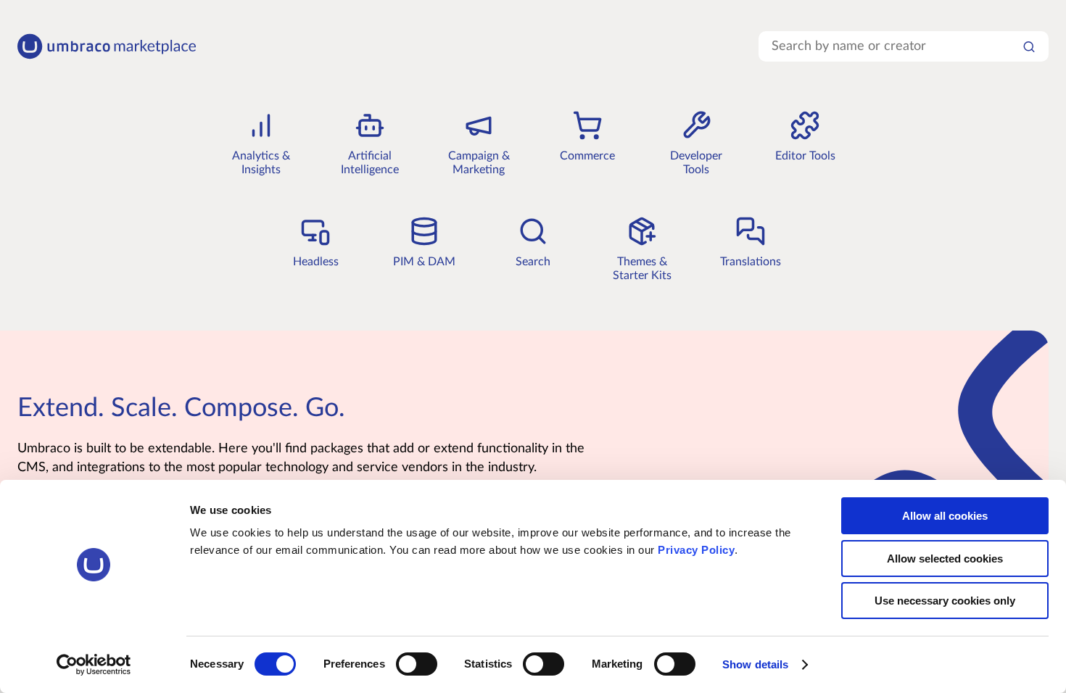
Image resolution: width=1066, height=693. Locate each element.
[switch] (416, 664)
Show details (755, 664)
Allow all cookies (945, 516)
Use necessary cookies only (945, 600)
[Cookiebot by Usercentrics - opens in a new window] (93, 665)
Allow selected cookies (945, 558)
